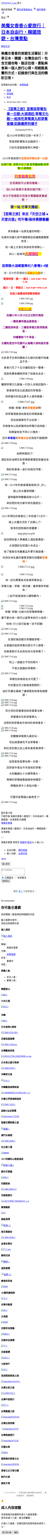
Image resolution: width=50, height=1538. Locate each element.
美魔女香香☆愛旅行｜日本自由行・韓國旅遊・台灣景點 (23, 32)
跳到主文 (5, 46)
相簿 (9, 90)
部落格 (10, 94)
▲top (3, 858)
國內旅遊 (22, 850)
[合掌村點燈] (4, 1310)
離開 (16, 1532)
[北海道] (4, 1322)
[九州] (4, 1006)
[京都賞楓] (5, 1334)
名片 (9, 97)
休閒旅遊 (23, 85)
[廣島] (4, 1286)
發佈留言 (5, 881)
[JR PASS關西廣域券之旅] (4, 1298)
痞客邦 (23, 842)
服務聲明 (30, 1496)
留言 (29, 842)
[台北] (8, 1393)
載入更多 (5, 864)
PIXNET (13, 1493)
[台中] (4, 1405)
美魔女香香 (6, 823)
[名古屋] (5, 1153)
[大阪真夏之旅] (4, 1369)
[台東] (4, 1452)
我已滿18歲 (6, 1532)
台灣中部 (22, 853)
